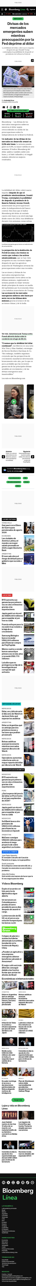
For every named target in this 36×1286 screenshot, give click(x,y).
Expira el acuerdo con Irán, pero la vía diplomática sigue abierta (11, 892)
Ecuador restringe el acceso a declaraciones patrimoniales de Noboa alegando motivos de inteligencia (9, 1087)
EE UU (18, 486)
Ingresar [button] (32, 9)
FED (25, 478)
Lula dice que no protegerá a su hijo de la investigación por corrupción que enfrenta (12, 667)
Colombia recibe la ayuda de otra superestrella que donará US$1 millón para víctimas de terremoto (26, 1056)
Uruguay (4, 1226)
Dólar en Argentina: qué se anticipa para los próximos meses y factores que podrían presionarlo (12, 730)
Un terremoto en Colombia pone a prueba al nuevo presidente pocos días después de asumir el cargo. (11, 906)
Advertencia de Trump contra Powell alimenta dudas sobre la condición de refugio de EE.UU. (17, 336)
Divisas (26, 482)
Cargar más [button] (18, 1100)
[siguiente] (32, 456)
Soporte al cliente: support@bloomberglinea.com (16, 1279)
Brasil (3, 1210)
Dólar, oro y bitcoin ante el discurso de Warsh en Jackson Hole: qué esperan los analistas (11, 457)
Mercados (18, 19)
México (4, 1212)
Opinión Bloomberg (10, 852)
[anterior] (3, 456)
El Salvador (5, 1229)
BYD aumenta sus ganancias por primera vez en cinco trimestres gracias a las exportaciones (12, 605)
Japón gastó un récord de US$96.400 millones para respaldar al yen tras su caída (12, 617)
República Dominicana (8, 1231)
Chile (3, 1219)
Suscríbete (5, 1260)
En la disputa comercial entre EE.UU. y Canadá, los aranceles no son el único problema (17, 868)
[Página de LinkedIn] (22, 1182)
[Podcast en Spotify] (32, 1182)
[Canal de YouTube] (13, 1182)
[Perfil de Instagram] (18, 1182)
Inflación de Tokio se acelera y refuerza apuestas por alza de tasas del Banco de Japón (9, 1028)
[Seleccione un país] (6, 9)
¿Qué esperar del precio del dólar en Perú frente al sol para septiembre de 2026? (12, 797)
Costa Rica (5, 1227)
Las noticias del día (15, 478)
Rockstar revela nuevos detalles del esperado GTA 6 (26, 1154)
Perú (3, 1220)
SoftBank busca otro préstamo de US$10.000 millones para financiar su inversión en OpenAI (11, 826)
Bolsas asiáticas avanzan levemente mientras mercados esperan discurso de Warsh (11, 746)
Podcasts (4, 1250)
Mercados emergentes (14, 482)
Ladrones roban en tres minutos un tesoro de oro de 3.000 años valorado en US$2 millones (26, 1028)
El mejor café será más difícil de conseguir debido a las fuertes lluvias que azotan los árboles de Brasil (12, 970)
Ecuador (4, 1222)
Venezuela (5, 1217)
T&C (3, 1267)
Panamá (4, 1224)
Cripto (4, 1247)
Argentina (5, 1213)
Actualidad (5, 1245)
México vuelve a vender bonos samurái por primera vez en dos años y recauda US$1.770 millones (12, 654)
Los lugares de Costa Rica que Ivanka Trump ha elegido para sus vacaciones (25, 1126)
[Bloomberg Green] (18, 929)
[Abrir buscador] (27, 9)
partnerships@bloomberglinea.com (12, 1276)
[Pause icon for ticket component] (2, 14)
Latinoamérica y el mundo (9, 1208)
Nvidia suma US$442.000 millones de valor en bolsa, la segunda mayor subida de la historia (8, 1057)
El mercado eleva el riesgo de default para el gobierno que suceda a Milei (12, 560)
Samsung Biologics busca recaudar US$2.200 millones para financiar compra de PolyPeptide (24, 458)
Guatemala (5, 1233)
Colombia (5, 1215)
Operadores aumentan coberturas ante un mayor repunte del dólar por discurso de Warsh (12, 761)
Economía (5, 1240)
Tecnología (5, 1265)
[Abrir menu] (2, 9)
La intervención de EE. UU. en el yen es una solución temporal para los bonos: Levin (12, 919)
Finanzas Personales (8, 1249)
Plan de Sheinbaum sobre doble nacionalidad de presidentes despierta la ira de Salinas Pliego (26, 1086)
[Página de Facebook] (3, 1182)
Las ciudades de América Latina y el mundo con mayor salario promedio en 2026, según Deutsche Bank (12, 544)
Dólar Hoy (5, 1243)
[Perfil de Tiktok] (27, 1182)
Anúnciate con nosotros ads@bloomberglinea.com (16, 1277)
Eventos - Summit (7, 1274)
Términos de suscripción (9, 1263)
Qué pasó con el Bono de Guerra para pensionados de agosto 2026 (12, 529)
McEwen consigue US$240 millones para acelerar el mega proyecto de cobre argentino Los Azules (12, 842)
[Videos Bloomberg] (18, 883)
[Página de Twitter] (8, 1182)
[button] (32, 60)
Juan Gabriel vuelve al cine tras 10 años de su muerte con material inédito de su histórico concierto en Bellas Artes (9, 1129)
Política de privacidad (8, 1261)
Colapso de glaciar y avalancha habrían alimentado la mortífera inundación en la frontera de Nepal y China (12, 942)
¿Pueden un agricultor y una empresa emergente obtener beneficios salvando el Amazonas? (12, 957)
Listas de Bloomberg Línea (9, 1252)
